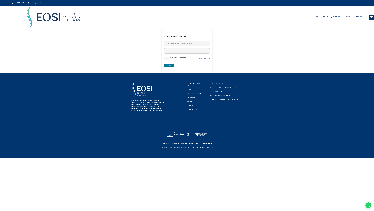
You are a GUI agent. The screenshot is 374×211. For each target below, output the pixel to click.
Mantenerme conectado (178, 58)
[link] (371, 17)
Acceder (169, 65)
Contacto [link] (358, 17)
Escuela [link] (325, 17)
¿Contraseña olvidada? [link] (201, 58)
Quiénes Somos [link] (336, 17)
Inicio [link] (317, 17)
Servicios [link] (348, 17)
